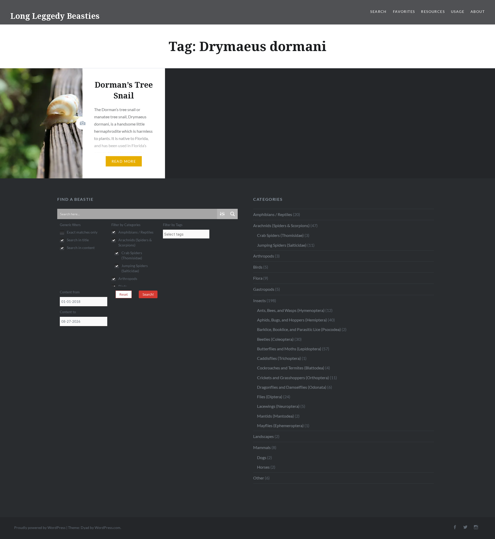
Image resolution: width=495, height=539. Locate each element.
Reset (123, 294)
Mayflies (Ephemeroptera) (280, 425)
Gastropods (263, 289)
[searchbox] (186, 234)
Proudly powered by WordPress (39, 527)
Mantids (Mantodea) (275, 415)
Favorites (404, 11)
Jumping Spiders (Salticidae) (282, 245)
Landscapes (263, 436)
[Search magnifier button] (232, 214)
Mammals (262, 447)
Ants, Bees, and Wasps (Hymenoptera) (291, 310)
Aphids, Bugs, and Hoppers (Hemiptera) (292, 319)
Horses (263, 467)
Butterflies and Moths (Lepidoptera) (289, 348)
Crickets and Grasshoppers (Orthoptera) (293, 377)
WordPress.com (107, 527)
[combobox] (186, 234)
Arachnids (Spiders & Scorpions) (281, 225)
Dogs (261, 457)
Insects (259, 300)
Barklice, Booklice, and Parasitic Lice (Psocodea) (299, 329)
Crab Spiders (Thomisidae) (280, 235)
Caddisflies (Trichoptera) (279, 358)
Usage (457, 11)
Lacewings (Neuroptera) (278, 406)
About (478, 11)
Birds (257, 266)
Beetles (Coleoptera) (275, 339)
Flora (257, 278)
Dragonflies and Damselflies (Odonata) (291, 387)
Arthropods (263, 255)
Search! (148, 294)
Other (258, 477)
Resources (433, 11)
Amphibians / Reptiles (272, 214)
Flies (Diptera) (269, 396)
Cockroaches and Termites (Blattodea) (290, 367)
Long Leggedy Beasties (55, 16)
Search (378, 11)
